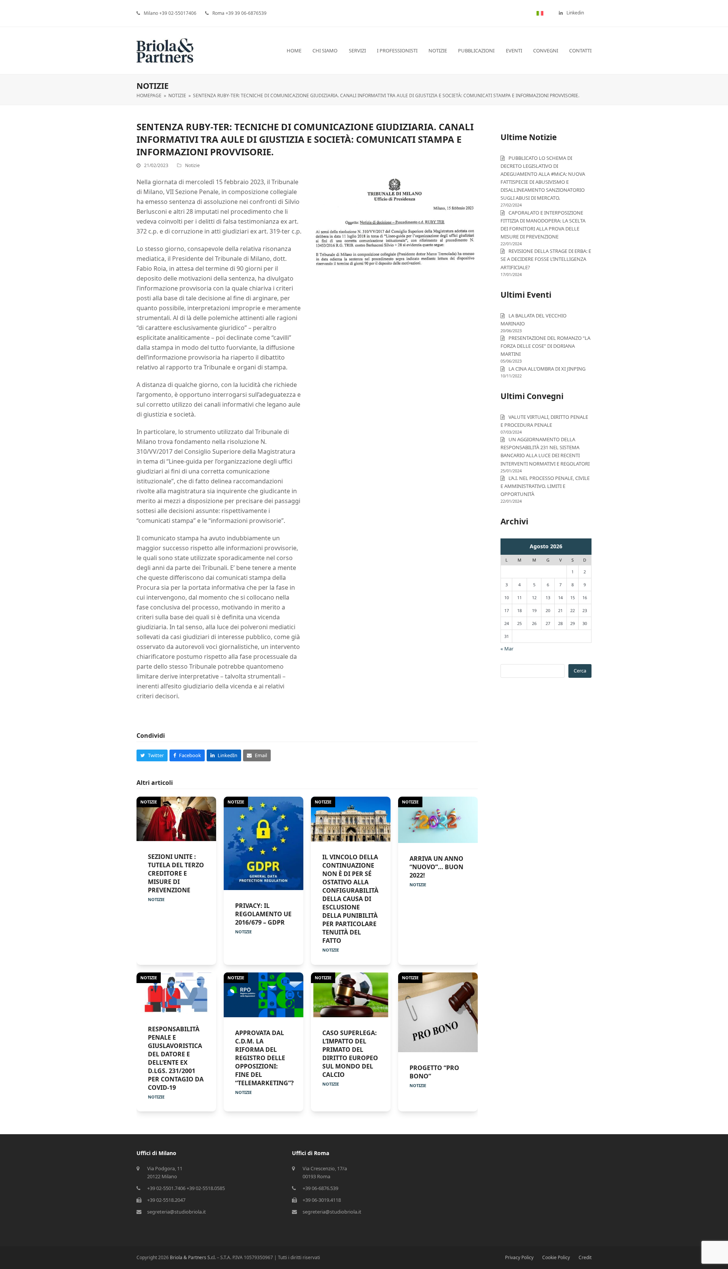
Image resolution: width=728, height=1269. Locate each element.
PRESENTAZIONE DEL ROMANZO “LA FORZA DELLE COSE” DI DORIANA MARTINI (545, 346)
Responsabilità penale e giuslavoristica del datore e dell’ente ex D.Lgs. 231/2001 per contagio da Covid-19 (176, 1058)
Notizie (192, 165)
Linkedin (575, 12)
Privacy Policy (519, 1257)
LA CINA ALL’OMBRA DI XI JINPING (546, 368)
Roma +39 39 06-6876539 (239, 13)
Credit (585, 1257)
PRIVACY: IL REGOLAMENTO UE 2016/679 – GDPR (263, 913)
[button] (152, 755)
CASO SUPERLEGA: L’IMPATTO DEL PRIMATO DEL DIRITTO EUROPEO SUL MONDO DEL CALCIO (350, 1054)
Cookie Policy (556, 1257)
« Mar (506, 648)
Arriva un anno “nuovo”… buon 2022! (436, 866)
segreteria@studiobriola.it (176, 1211)
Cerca (580, 670)
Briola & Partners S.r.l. (193, 1257)
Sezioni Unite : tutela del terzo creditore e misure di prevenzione (176, 873)
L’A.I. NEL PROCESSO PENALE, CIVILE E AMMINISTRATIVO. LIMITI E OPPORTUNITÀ (545, 486)
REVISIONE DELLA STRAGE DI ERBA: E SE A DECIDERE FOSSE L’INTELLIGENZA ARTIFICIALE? (545, 259)
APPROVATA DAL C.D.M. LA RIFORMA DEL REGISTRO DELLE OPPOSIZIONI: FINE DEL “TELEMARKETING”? (264, 1058)
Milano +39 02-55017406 (170, 13)
